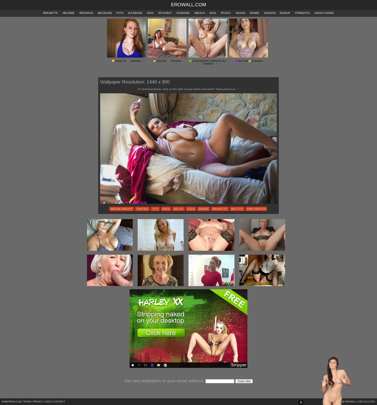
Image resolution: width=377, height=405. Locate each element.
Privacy (38, 401)
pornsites (302, 13)
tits (155, 208)
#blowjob (105, 13)
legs (191, 208)
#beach (200, 13)
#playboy (165, 13)
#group (285, 13)
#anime (254, 13)
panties (142, 208)
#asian (240, 13)
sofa (166, 208)
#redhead (86, 13)
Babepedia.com (11, 401)
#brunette (50, 13)
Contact (59, 401)
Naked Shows (324, 13)
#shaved (270, 13)
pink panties (256, 208)
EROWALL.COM (188, 4)
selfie (178, 208)
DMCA (48, 401)
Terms (27, 401)
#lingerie (183, 13)
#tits (120, 13)
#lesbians (135, 13)
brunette (219, 208)
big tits (237, 208)
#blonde (69, 13)
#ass (213, 13)
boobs (203, 208)
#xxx (150, 13)
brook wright (122, 208)
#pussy (226, 13)
